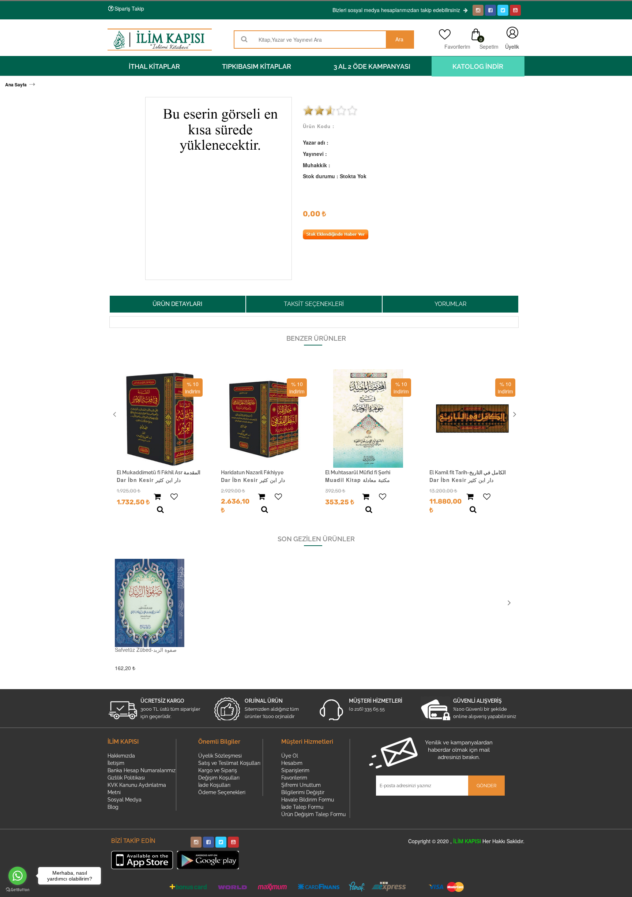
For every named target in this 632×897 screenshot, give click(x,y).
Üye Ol (289, 756)
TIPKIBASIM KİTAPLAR (256, 66)
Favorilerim (455, 46)
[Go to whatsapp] (17, 876)
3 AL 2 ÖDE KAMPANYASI (372, 66)
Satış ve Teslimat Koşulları (229, 763)
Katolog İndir (477, 66)
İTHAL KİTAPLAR (154, 66)
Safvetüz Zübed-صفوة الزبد (146, 649)
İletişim (116, 763)
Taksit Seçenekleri (314, 303)
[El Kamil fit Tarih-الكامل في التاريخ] (472, 418)
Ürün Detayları (177, 303)
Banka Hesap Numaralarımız (142, 770)
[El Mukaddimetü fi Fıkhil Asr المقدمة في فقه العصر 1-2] (160, 418)
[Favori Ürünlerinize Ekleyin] (174, 496)
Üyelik (512, 33)
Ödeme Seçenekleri (221, 792)
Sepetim (488, 46)
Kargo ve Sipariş (217, 770)
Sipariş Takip (129, 8)
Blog (113, 807)
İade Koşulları (214, 785)
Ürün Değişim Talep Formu (313, 814)
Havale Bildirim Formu (307, 800)
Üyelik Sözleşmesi (220, 756)
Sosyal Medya (125, 800)
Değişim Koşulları (219, 778)
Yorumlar (450, 303)
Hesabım (291, 763)
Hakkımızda (121, 756)
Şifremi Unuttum (301, 785)
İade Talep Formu (302, 807)
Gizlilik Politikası (126, 778)
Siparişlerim (295, 770)
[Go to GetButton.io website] (17, 889)
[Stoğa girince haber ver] (335, 237)
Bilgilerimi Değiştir (302, 792)
